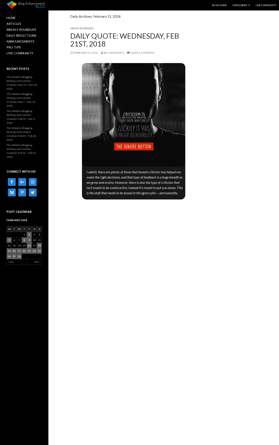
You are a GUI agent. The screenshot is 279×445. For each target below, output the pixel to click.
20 (14, 251)
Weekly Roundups (21, 29)
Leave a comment (143, 52)
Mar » (37, 261)
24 (34, 251)
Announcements (20, 41)
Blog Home (219, 5)
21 (19, 251)
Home (11, 18)
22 (24, 251)
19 (9, 251)
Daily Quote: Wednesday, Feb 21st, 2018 (124, 39)
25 (39, 251)
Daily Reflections (21, 35)
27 (14, 256)
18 (39, 245)
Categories (239, 5)
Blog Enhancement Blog (26, 4)
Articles (14, 24)
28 (19, 256)
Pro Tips (14, 47)
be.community (114, 52)
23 (29, 251)
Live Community (266, 5)
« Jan (11, 261)
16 (29, 245)
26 (9, 256)
